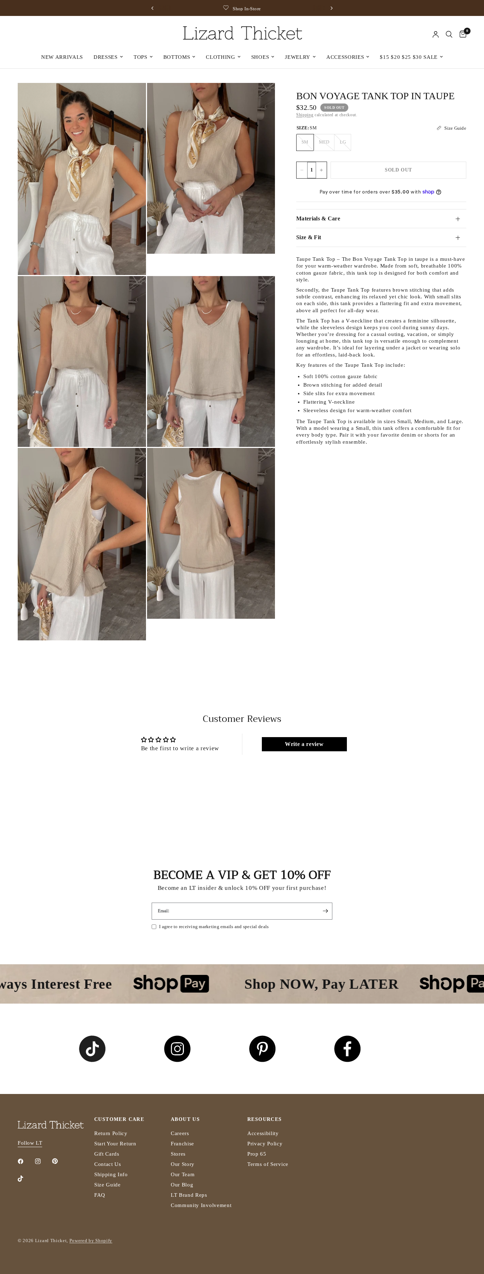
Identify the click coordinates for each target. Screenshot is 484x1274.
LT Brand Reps (189, 1195)
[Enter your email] (325, 911)
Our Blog (182, 1185)
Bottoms (176, 57)
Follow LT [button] (30, 1143)
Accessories (345, 57)
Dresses (106, 57)
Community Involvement (201, 1205)
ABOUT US (185, 1119)
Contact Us (107, 1164)
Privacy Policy (265, 1143)
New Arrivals (62, 57)
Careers (180, 1133)
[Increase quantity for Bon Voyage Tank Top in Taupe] (321, 170)
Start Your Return (115, 1143)
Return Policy (111, 1133)
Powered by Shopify (90, 1240)
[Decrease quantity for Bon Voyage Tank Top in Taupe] (302, 170)
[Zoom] (131, 98)
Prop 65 (256, 1154)
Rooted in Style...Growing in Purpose (249, 8)
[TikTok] (25, 1178)
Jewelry (297, 57)
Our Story (183, 1164)
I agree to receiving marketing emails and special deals (214, 926)
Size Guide (107, 1185)
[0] (461, 34)
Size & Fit (308, 237)
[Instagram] (43, 1161)
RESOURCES (264, 1119)
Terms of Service (267, 1164)
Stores (178, 1154)
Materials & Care (318, 218)
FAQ (99, 1195)
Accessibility (263, 1133)
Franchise (182, 1143)
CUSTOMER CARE (119, 1119)
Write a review (304, 744)
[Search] (449, 34)
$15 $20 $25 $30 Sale (409, 57)
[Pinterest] (60, 1161)
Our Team (183, 1174)
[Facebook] (25, 1161)
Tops (140, 57)
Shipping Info (111, 1174)
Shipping (304, 114)
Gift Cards (106, 1154)
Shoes (260, 57)
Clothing (220, 57)
